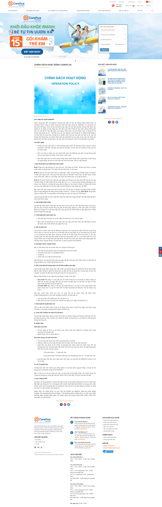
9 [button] (88, 60)
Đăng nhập (140, 5)
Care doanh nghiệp (82, 10)
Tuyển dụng (131, 2)
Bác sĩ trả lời (123, 10)
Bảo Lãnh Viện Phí (104, 10)
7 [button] (84, 60)
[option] (81, 36)
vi (150, 1)
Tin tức (140, 10)
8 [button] (86, 60)
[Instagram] (160, 255)
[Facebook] (160, 248)
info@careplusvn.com (113, 448)
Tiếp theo (104, 49)
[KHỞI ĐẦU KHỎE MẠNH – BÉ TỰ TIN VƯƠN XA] (81, 36)
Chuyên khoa (12, 10)
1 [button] (73, 60)
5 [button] (81, 60)
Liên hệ (139, 2)
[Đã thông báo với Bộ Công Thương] (107, 451)
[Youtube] (160, 252)
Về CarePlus (112, 2)
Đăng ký (148, 5)
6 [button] (82, 60)
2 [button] (75, 60)
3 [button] (77, 60)
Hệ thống (121, 2)
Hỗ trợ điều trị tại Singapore (58, 10)
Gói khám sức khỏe (32, 10)
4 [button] (79, 60)
